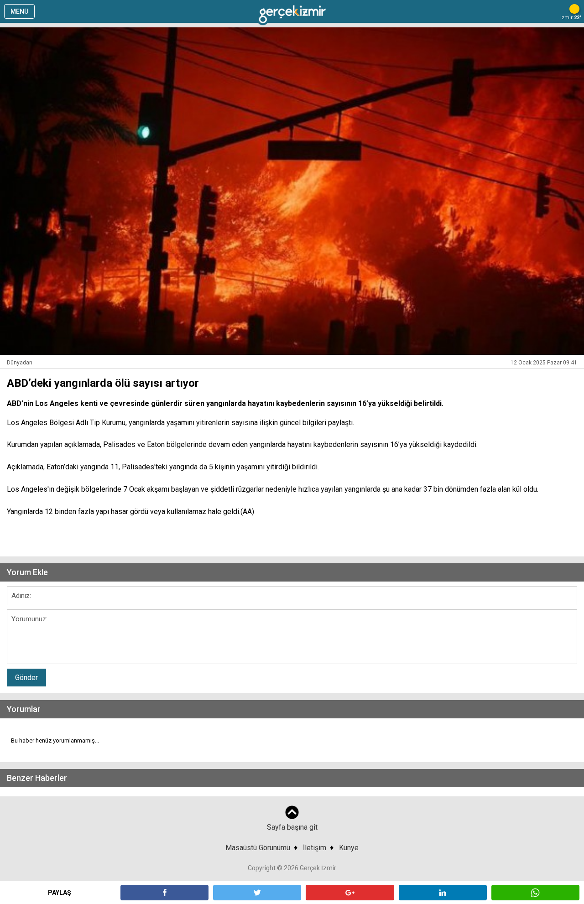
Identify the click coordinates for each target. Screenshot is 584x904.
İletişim (314, 847)
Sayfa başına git (292, 827)
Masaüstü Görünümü (257, 847)
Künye (349, 847)
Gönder (26, 677)
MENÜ (19, 11)
